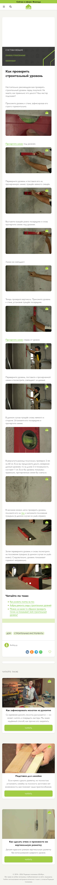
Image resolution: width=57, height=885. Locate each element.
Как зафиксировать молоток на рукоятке (28, 710)
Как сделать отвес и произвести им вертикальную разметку (28, 843)
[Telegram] (36, 652)
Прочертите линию (14, 143)
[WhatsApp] (40, 652)
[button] (27, 539)
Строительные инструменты (28, 633)
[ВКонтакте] (27, 652)
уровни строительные (15, 54)
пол (23, 512)
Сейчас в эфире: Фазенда (28, 2)
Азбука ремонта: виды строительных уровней (30, 605)
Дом (9, 633)
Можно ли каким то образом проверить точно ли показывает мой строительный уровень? (28, 611)
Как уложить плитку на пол (22, 601)
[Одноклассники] (31, 652)
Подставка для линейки (28, 775)
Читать (28, 727)
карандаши (10, 60)
